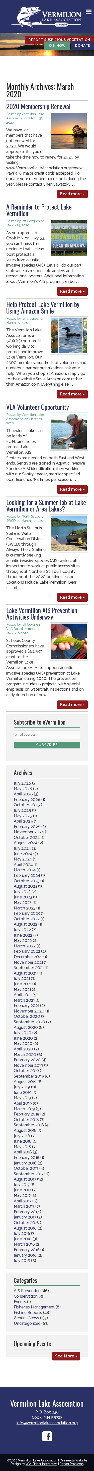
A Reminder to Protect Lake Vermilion (39, 210)
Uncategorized (27, 1323)
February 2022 (27, 951)
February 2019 (26, 1114)
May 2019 (22, 1098)
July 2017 (22, 1185)
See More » (66, 1356)
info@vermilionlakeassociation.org (47, 1423)
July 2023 (22, 892)
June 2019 (23, 1092)
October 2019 (26, 1071)
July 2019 (22, 1087)
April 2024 (23, 865)
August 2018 (25, 1130)
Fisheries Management (34, 1307)
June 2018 (23, 1141)
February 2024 (27, 875)
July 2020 (22, 1033)
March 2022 (25, 946)
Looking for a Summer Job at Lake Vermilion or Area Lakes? (46, 505)
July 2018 (22, 1136)
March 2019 (24, 1109)
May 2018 (22, 1147)
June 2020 (23, 1038)
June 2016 (23, 1239)
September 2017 (28, 1174)
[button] (88, 12)
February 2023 (27, 913)
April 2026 (23, 794)
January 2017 (25, 1217)
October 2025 (27, 805)
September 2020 (29, 1022)
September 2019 (29, 1076)
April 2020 (23, 1049)
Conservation (26, 1296)
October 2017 (26, 1168)
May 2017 (22, 1195)
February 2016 (26, 1250)
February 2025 (27, 827)
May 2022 (23, 940)
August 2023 (25, 886)
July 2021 (22, 978)
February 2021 (26, 1005)
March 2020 (25, 1054)
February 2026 (27, 799)
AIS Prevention (27, 1291)
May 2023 (23, 902)
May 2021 (22, 989)
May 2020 (23, 1043)
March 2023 (24, 908)
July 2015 (22, 1260)
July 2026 (22, 783)
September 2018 (29, 1125)
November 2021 (28, 962)
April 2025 (23, 821)
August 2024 (25, 843)
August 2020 (26, 1027)
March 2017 (24, 1206)
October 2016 (26, 1223)
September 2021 (29, 968)
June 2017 (22, 1190)
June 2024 (23, 854)
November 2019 (28, 1065)
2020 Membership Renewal (38, 106)
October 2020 (27, 1016)
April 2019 (23, 1103)
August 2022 (25, 924)
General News (26, 1318)
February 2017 (26, 1212)
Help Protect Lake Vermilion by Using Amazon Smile (42, 307)
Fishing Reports (28, 1312)
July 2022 (22, 930)
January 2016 (25, 1255)
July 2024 (22, 848)
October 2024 (27, 837)
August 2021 (25, 973)
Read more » (72, 194)
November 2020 (29, 1011)
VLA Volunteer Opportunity (37, 407)
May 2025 (23, 816)
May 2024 (23, 859)
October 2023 (26, 881)
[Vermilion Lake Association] (47, 16)
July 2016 (22, 1233)
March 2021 (24, 1000)
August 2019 (25, 1082)
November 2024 (29, 832)
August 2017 (25, 1179)
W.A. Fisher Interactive (41, 1464)
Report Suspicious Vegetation (59, 40)
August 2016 (25, 1228)
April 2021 (23, 995)
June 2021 (22, 984)
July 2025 (22, 810)
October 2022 (27, 919)
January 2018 (25, 1163)
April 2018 (23, 1152)
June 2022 (23, 935)
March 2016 (24, 1244)
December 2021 (28, 957)
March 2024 (25, 870)
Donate (82, 46)
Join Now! (57, 46)
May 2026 (23, 789)
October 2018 (26, 1120)
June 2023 (23, 897)
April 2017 (22, 1201)
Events (20, 1302)
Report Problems (71, 1464)
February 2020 (27, 1060)
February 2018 (26, 1157)
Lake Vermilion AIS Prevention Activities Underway (41, 613)
